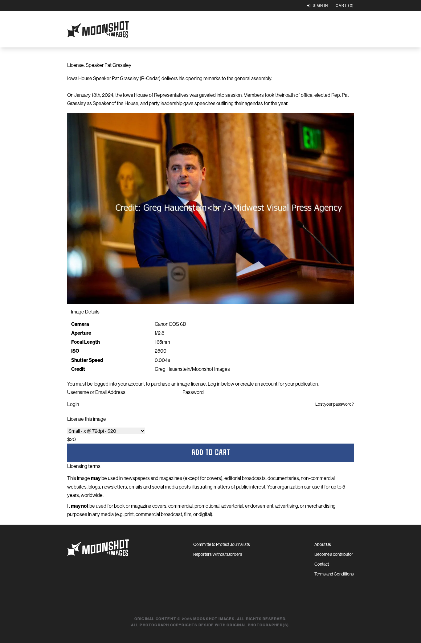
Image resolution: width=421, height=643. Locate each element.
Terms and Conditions (334, 574)
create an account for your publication (279, 384)
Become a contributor (333, 554)
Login (73, 404)
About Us (322, 544)
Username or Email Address (96, 392)
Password (193, 392)
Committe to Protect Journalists (221, 544)
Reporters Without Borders (217, 554)
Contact (321, 564)
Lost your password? (334, 404)
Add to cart (210, 453)
